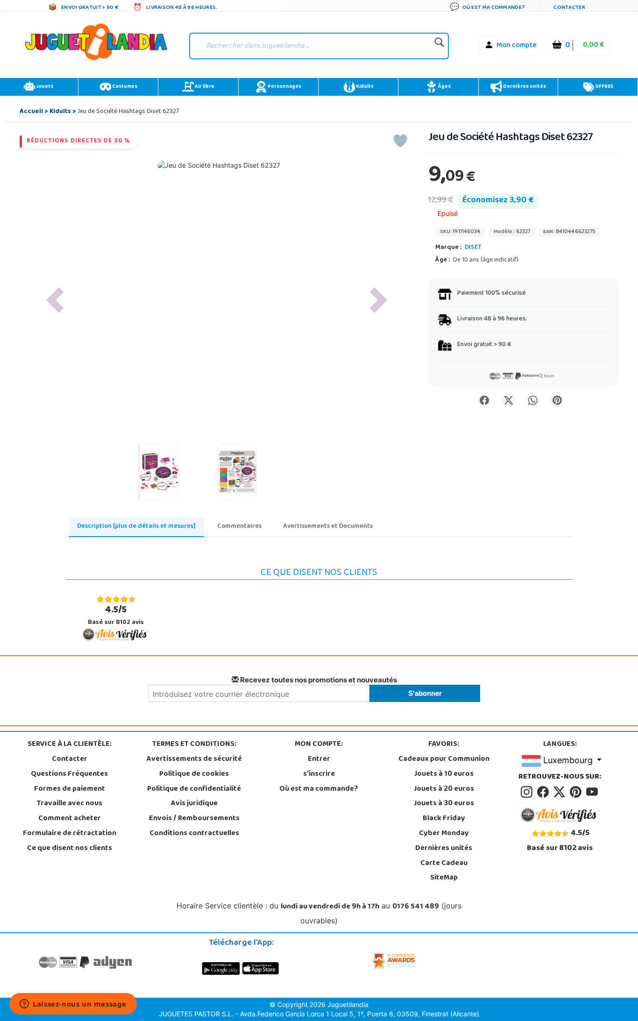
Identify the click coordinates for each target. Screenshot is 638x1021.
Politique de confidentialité (194, 789)
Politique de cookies (194, 774)
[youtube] (592, 792)
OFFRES (603, 87)
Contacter (69, 759)
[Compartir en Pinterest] (557, 400)
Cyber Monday (444, 833)
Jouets (44, 87)
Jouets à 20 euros (444, 789)
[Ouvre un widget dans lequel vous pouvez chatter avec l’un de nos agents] (73, 1004)
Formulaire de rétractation (69, 833)
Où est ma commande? (318, 789)
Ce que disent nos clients (69, 848)
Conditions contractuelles (194, 833)
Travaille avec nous (69, 803)
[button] (55, 300)
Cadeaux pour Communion (443, 759)
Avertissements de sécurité (194, 759)
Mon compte (516, 45)
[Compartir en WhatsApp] (533, 400)
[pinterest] (577, 792)
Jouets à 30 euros (444, 803)
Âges (444, 87)
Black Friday (444, 818)
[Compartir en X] (509, 400)
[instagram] (528, 792)
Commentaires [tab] (239, 526)
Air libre (204, 87)
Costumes (124, 87)
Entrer (319, 759)
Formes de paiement (69, 789)
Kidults (364, 87)
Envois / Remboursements (194, 818)
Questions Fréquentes (69, 774)
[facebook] (544, 792)
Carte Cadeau (444, 863)
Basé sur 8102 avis (116, 616)
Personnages (284, 87)
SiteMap (444, 878)
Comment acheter (69, 818)
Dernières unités (524, 87)
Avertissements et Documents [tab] (328, 526)
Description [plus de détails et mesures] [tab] (136, 526)
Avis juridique (194, 803)
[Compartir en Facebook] (484, 400)
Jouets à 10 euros (444, 774)
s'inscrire (319, 774)
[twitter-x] (561, 792)
